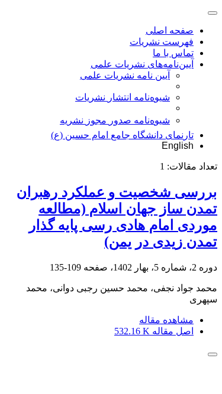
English (178, 146)
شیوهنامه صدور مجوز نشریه (115, 120)
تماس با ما (173, 53)
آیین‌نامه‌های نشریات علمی (142, 64)
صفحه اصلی (170, 30)
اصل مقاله (154, 331)
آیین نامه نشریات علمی (125, 75)
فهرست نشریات (162, 42)
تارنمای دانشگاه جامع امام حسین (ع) (122, 135)
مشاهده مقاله (166, 320)
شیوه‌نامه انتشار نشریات (122, 97)
